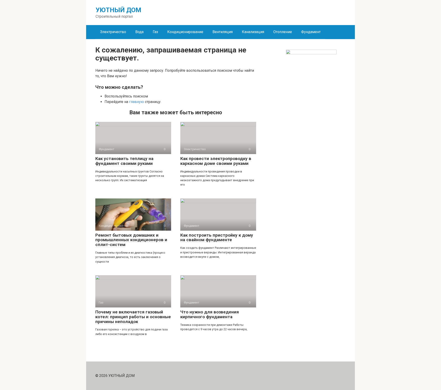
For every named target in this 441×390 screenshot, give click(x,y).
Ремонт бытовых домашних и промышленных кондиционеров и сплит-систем (131, 239)
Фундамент (311, 32)
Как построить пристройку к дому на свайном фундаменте (216, 237)
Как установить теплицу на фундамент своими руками (124, 161)
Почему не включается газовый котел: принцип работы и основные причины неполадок (133, 316)
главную (136, 102)
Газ (155, 32)
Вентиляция (222, 32)
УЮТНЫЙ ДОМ (118, 10)
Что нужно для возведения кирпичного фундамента (209, 314)
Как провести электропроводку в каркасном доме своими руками (215, 161)
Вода (139, 32)
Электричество (113, 32)
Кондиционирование (185, 32)
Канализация (253, 32)
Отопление (282, 32)
